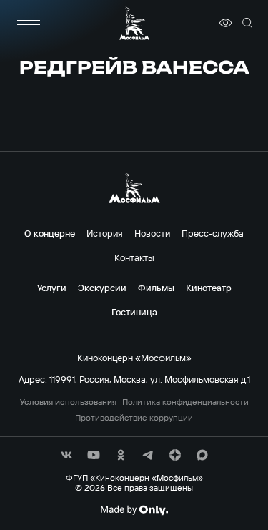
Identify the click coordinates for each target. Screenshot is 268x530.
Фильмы (156, 287)
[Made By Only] (134, 510)
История (104, 233)
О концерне (49, 233)
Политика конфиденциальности (185, 402)
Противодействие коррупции (134, 418)
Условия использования (68, 402)
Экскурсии (102, 287)
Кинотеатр (209, 287)
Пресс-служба (213, 233)
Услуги (51, 287)
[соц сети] (66, 454)
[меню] (28, 23)
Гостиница (134, 312)
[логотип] (134, 23)
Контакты (134, 257)
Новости (152, 233)
